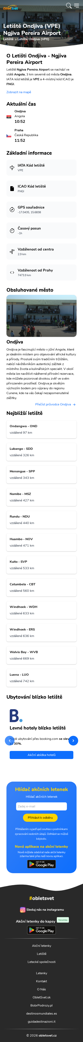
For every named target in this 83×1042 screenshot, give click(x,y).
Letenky (41, 973)
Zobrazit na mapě (18, 92)
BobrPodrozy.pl (41, 1005)
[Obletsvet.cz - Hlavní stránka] (10, 6)
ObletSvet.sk (42, 997)
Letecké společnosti (42, 962)
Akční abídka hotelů (42, 755)
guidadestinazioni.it (41, 1021)
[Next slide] (73, 740)
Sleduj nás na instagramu (45, 909)
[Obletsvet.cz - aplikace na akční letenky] (41, 864)
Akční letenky (41, 946)
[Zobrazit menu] (76, 5)
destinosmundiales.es (41, 1013)
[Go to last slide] (10, 740)
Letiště (41, 954)
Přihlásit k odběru (40, 817)
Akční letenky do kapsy (41, 921)
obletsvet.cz (48, 1035)
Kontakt (41, 981)
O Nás (41, 989)
